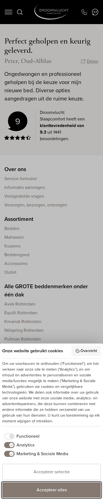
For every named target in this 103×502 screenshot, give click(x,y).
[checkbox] (21, 436)
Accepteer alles (52, 490)
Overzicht (88, 351)
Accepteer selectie (52, 472)
